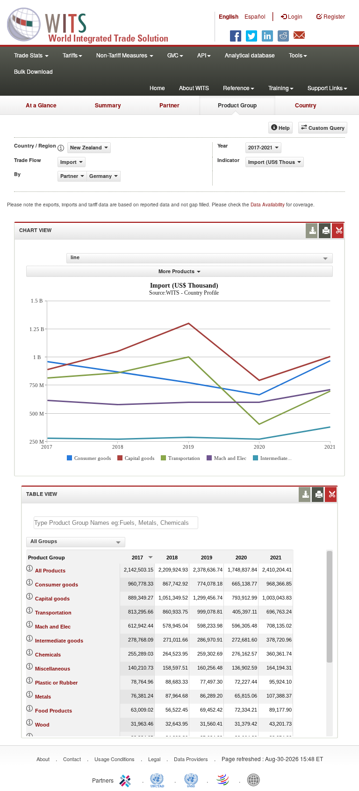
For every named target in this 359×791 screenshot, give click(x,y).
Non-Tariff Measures (122, 55)
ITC (126, 779)
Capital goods (52, 598)
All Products (50, 570)
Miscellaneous (52, 668)
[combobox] (75, 542)
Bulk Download (33, 71)
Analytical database (250, 55)
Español (255, 16)
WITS (93, 23)
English (228, 16)
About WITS (194, 88)
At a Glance (41, 105)
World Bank (255, 779)
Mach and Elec (53, 626)
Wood (42, 724)
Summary (108, 105)
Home (157, 88)
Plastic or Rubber (56, 682)
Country (305, 105)
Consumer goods (56, 584)
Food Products (53, 710)
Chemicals (48, 654)
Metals (43, 696)
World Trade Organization (223, 779)
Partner (169, 105)
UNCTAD (159, 779)
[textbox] (116, 522)
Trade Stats (29, 55)
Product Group (237, 105)
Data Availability (268, 204)
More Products (176, 271)
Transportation (53, 612)
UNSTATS (191, 779)
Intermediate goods (59, 640)
